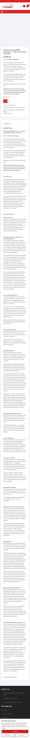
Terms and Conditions (6, 714)
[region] (15, 728)
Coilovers (23, 107)
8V (9, 107)
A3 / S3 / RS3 (14, 107)
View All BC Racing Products (10, 677)
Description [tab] (7, 123)
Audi (19, 107)
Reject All (21, 735)
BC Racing (11, 110)
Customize (7, 735)
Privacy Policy (4, 717)
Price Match (4, 710)
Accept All (15, 731)
